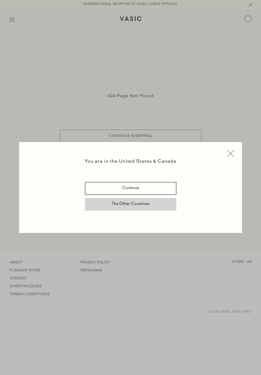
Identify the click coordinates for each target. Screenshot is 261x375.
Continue (130, 188)
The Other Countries (131, 204)
